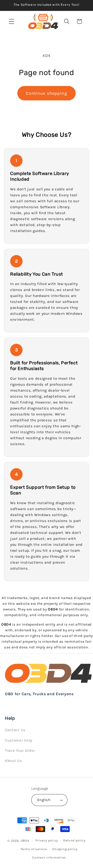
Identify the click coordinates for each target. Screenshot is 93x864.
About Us (13, 760)
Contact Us (15, 730)
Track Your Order (20, 750)
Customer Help (18, 740)
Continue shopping (46, 93)
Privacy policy (46, 840)
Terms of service (34, 849)
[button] (11, 21)
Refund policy (74, 840)
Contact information (49, 857)
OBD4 (25, 840)
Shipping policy (65, 849)
